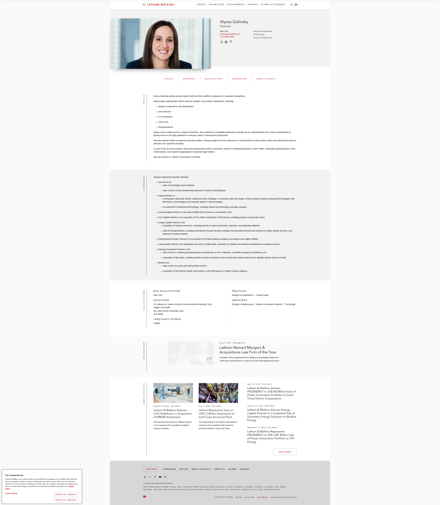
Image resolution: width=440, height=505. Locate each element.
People (202, 4)
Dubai (179, 487)
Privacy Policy (250, 497)
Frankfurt (196, 487)
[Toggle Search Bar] (291, 4)
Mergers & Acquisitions (262, 31)
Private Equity (259, 34)
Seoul (227, 489)
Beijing (152, 487)
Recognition (239, 79)
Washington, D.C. (274, 489)
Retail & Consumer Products (269, 304)
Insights (253, 4)
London (229, 487)
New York (174, 489)
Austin (145, 487)
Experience (189, 79)
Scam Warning (262, 497)
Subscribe (151, 469)
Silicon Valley (235, 489)
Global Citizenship (273, 4)
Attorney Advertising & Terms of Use (284, 497)
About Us (219, 469)
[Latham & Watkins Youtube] (160, 477)
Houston (222, 487)
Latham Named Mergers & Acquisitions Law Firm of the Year (247, 349)
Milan (161, 489)
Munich (167, 489)
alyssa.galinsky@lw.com (230, 34)
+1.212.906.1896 (227, 37)
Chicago (173, 487)
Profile (169, 79)
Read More (285, 452)
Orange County (185, 489)
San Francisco (218, 489)
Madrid (283, 487)
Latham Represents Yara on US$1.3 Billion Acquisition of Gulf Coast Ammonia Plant (216, 413)
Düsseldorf (187, 487)
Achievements (236, 4)
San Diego (208, 489)
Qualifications (214, 79)
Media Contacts (201, 469)
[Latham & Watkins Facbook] (155, 477)
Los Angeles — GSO (271, 487)
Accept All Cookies (66, 494)
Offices (183, 469)
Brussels (165, 487)
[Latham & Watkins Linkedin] (145, 477)
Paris (194, 489)
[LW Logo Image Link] (161, 4)
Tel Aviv (254, 489)
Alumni (232, 469)
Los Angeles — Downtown (253, 487)
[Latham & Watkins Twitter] (150, 477)
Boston (158, 487)
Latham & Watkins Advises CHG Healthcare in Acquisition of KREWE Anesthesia (173, 413)
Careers (244, 469)
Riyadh (200, 489)
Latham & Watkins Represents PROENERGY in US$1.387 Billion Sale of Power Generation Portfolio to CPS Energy (270, 436)
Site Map (239, 497)
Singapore (246, 489)
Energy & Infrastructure (262, 38)
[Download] (221, 42)
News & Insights (266, 79)
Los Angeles (237, 487)
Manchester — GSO (150, 489)
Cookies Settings (11, 493)
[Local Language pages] (296, 4)
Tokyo (260, 489)
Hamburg (204, 487)
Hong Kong (213, 487)
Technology (290, 304)
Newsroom (169, 469)
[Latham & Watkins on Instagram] (165, 477)
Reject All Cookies (66, 500)
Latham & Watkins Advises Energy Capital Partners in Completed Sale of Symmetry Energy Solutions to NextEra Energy (271, 415)
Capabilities (216, 4)
